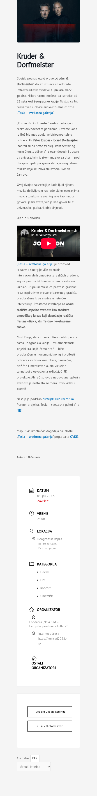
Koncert (45, 588)
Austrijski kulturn (53, 399)
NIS (19, 410)
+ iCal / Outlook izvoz (50, 726)
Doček (44, 572)
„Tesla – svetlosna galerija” (35, 264)
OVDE (74, 437)
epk (35, 758)
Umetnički (46, 596)
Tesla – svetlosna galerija (35, 437)
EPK (43, 580)
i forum (69, 399)
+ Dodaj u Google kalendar (49, 711)
